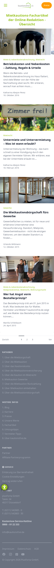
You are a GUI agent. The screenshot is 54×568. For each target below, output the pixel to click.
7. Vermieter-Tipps (11, 433)
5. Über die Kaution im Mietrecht (19, 375)
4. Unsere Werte (10, 420)
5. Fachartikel (9, 425)
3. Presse (7, 416)
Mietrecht (40, 59)
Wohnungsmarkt (38, 289)
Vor (50, 339)
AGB (36, 548)
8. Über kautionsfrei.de (14, 438)
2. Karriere (7, 411)
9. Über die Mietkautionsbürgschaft (21, 392)
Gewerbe (7, 208)
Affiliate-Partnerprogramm (16, 457)
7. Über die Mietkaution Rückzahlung (21, 383)
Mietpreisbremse (11, 289)
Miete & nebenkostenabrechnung (19, 59)
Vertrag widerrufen (12, 481)
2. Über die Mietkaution (14, 361)
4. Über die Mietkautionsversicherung (22, 370)
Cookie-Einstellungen (13, 476)
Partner (6, 453)
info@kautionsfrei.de (13, 532)
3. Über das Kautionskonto (16, 366)
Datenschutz (24, 548)
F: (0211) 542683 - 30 (12, 513)
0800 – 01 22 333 (10, 524)
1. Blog (5, 407)
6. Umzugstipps (10, 429)
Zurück (5, 339)
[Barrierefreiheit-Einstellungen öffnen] (4, 487)
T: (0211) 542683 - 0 (12, 510)
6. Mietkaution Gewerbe (14, 379)
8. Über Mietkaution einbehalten (19, 388)
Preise (46, 5)
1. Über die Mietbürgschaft (16, 357)
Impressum (8, 548)
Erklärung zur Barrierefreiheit (17, 472)
